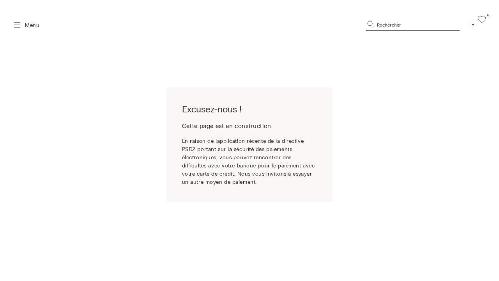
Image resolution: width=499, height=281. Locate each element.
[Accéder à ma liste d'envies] (481, 19)
